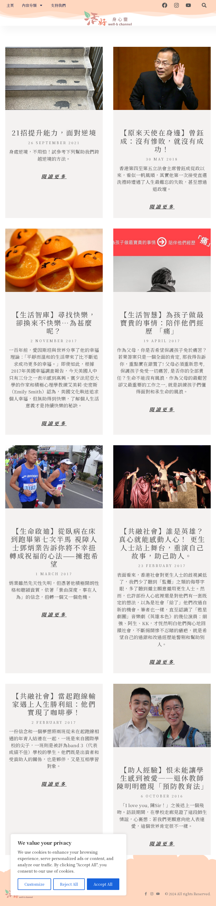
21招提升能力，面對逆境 (54, 132)
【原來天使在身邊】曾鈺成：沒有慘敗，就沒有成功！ (162, 141)
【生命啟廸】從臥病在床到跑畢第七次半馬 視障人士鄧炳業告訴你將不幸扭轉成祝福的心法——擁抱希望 (54, 547)
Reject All (69, 884)
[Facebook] (164, 5)
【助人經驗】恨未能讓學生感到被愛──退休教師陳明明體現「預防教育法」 (162, 778)
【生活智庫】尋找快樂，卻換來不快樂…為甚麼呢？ (54, 323)
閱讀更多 (54, 176)
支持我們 (58, 5)
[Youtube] (188, 5)
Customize (34, 884)
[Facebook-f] (146, 893)
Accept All (103, 884)
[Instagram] (176, 5)
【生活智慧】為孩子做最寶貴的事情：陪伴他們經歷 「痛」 (162, 323)
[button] (204, 5)
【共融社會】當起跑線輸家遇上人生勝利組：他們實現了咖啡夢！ (54, 704)
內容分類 (29, 5)
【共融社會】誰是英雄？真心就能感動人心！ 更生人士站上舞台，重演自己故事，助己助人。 (162, 543)
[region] (68, 864)
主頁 (10, 5)
